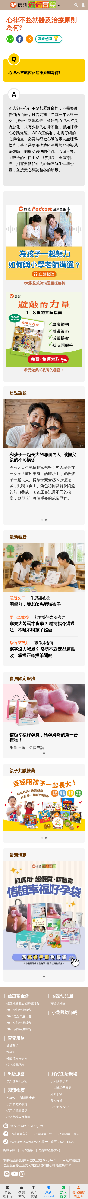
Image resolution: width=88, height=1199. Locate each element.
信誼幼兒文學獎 (16, 1104)
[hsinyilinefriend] (7, 1175)
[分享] (10, 39)
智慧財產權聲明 (49, 1150)
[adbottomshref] (44, 242)
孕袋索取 (21, 1194)
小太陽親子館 (59, 1081)
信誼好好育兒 (19, 1134)
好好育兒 (12, 1045)
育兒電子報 (7, 1194)
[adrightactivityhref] (44, 914)
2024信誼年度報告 (18, 1023)
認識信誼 (9, 1150)
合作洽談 (27, 1150)
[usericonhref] (81, 5)
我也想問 (48, 38)
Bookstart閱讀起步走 (20, 1098)
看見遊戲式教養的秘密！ (44, 369)
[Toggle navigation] (6, 5)
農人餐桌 (56, 1100)
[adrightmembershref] (44, 705)
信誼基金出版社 (16, 1081)
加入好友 (63, 1194)
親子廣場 (34, 1194)
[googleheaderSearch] (76, 5)
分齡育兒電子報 (16, 1058)
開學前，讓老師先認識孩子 (35, 604)
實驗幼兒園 (57, 1003)
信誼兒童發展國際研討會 (22, 1003)
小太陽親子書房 (60, 1087)
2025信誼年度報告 (18, 1029)
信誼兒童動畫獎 (16, 1110)
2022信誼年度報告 (18, 1010)
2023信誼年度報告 (18, 1016)
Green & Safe (59, 1107)
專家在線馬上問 (78, 1194)
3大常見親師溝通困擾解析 (44, 282)
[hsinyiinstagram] (22, 1175)
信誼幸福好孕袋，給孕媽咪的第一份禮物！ (44, 737)
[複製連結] (29, 39)
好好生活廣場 (64, 1074)
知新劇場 (56, 1094)
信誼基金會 (18, 996)
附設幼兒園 (62, 996)
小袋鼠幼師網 (64, 1012)
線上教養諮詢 (15, 1065)
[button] (59, 4)
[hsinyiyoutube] (14, 1175)
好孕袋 (10, 1052)
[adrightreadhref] (44, 803)
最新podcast (48, 1194)
